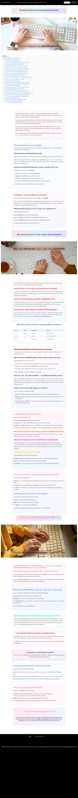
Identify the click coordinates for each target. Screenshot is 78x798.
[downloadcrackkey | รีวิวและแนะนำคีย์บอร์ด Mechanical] (8, 2)
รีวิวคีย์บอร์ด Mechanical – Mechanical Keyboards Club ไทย (29, 2)
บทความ (44, 2)
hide (8, 56)
